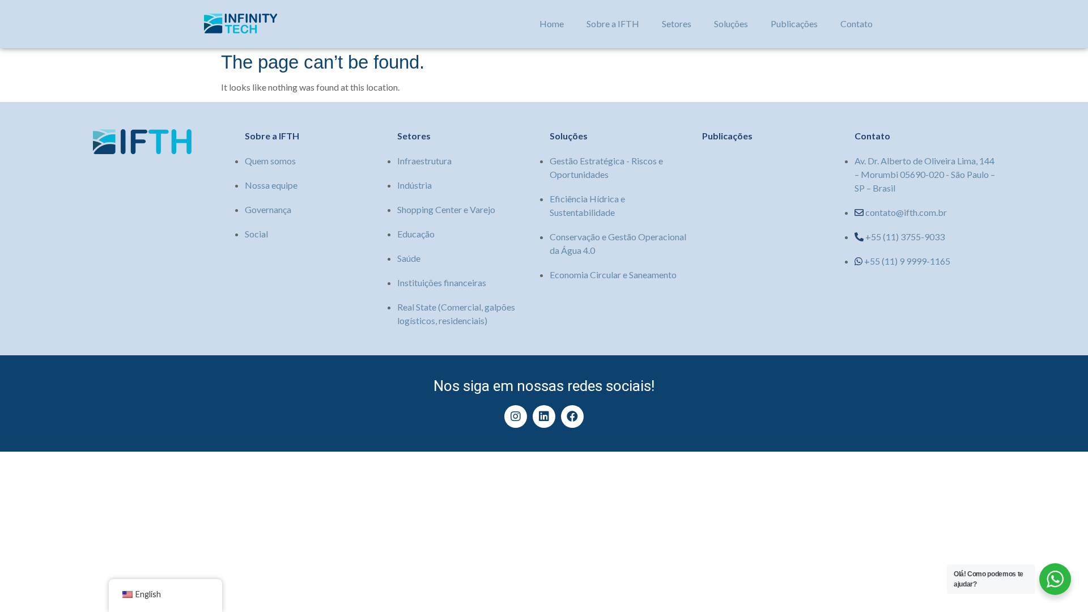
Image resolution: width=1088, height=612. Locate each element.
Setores (676, 23)
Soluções (731, 23)
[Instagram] (515, 416)
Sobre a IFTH (612, 23)
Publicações (794, 23)
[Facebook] (572, 416)
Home (551, 23)
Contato (856, 23)
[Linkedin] (544, 416)
